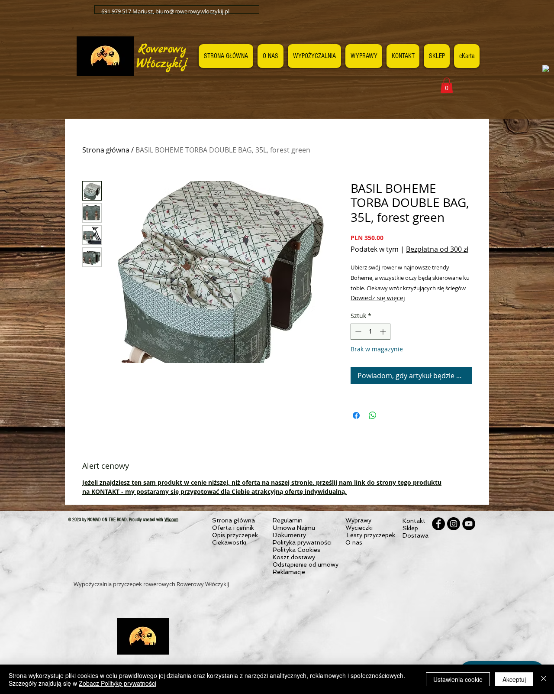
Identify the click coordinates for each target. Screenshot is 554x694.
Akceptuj (514, 679)
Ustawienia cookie (458, 679)
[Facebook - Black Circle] (438, 523)
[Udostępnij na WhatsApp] (372, 415)
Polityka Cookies (296, 549)
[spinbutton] (370, 331)
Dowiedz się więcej (378, 298)
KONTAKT (105, 491)
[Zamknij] (543, 679)
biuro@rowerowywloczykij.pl (192, 11)
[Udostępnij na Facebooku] (356, 415)
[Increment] (383, 331)
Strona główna (105, 150)
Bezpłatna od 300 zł (437, 249)
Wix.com (171, 519)
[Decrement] (357, 331)
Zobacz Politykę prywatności (117, 683)
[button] (446, 85)
